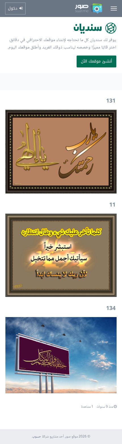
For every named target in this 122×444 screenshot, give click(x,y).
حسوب (36, 437)
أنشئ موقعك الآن (96, 61)
